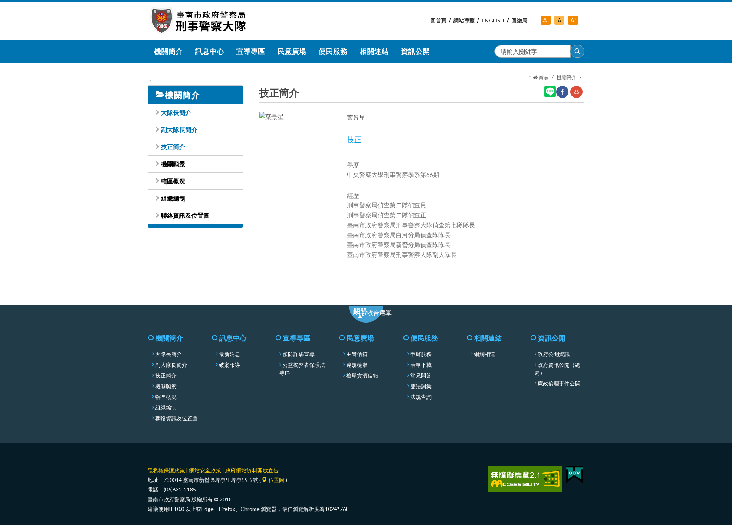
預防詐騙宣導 (299, 354)
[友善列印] (576, 92)
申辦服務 (421, 354)
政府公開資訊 (554, 354)
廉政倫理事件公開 (559, 384)
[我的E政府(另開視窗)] (574, 473)
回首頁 (438, 20)
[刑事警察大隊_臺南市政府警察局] (198, 21)
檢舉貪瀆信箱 (362, 375)
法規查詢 (421, 397)
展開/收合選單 (376, 315)
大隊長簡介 (176, 112)
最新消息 (229, 354)
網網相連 (484, 354)
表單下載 (421, 365)
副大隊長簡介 (179, 129)
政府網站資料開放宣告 (252, 470)
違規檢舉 (357, 365)
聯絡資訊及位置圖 (185, 215)
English (493, 20)
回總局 (519, 20)
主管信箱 (357, 354)
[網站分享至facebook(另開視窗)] (562, 92)
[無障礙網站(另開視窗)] (525, 478)
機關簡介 (566, 77)
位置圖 (275, 480)
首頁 (543, 78)
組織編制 (173, 198)
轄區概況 (173, 181)
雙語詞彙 (421, 386)
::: (424, 20)
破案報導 (229, 365)
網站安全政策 (205, 470)
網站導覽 (464, 20)
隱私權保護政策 (166, 470)
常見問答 (421, 375)
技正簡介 (173, 146)
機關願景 (173, 163)
